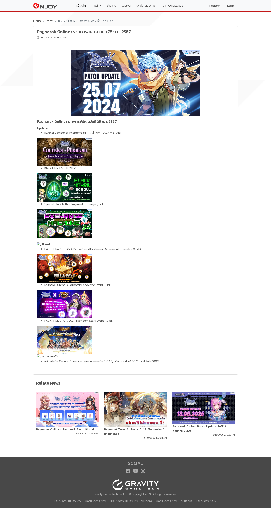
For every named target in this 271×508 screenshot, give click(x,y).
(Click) (118, 132)
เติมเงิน (126, 5)
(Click (72, 168)
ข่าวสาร (111, 5)
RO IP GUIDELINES (172, 5)
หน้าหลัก (82, 5)
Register (214, 5)
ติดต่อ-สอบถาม (145, 5)
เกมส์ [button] (95, 5)
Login (230, 5)
